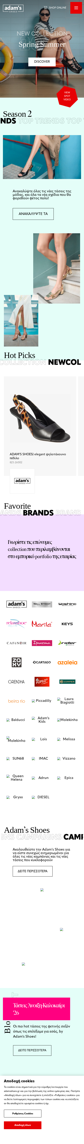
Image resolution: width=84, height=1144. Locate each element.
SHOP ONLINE (57, 8)
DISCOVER (42, 61)
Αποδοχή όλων (22, 1125)
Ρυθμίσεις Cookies (22, 1114)
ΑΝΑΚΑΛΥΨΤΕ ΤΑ (33, 214)
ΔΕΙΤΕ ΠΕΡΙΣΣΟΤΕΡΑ (32, 871)
